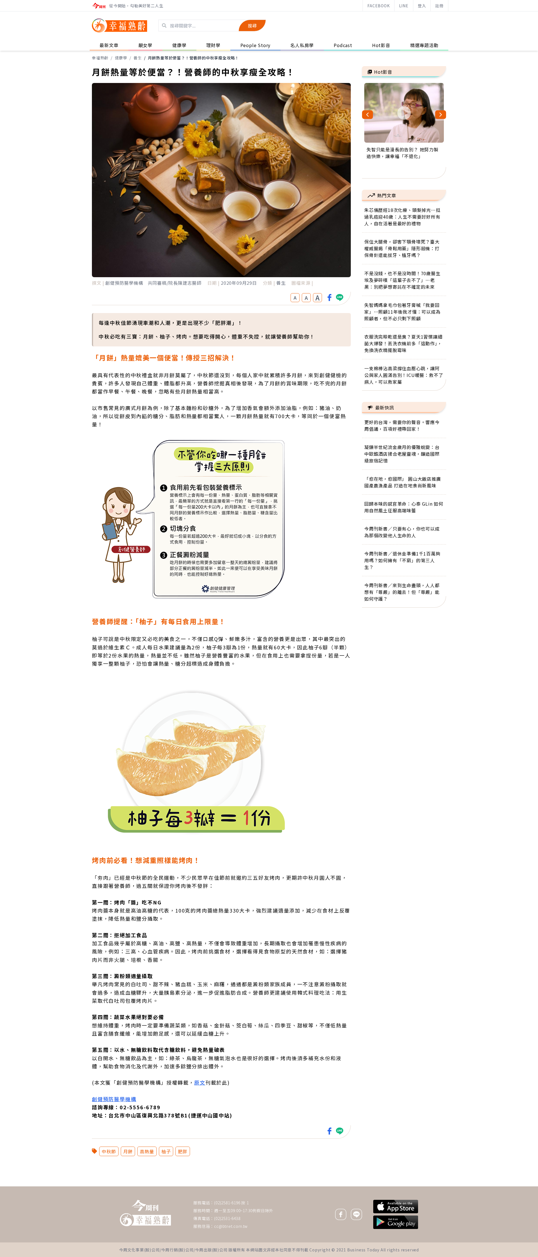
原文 (199, 1082)
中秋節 (109, 1151)
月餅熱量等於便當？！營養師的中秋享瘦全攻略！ (193, 58)
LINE (404, 5)
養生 (137, 58)
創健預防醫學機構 (114, 1099)
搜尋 (252, 25)
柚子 (166, 1151)
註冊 (439, 5)
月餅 (128, 1151)
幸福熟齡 (100, 58)
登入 (422, 5)
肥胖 (182, 1151)
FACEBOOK (378, 5)
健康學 (121, 58)
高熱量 (147, 1151)
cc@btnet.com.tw (231, 1226)
